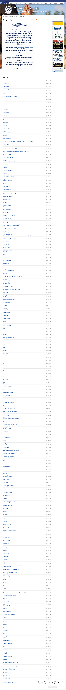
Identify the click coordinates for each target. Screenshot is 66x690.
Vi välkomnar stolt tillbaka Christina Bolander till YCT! (11, 225)
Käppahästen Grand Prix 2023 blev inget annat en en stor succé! (13, 480)
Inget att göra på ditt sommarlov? (8, 248)
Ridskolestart (5, 681)
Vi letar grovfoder (6, 443)
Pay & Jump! (5, 190)
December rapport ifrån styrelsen (8, 570)
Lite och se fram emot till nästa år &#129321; (10, 572)
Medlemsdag (5, 472)
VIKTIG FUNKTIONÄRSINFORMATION (8, 219)
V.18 (3, 463)
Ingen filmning (5, 498)
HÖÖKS (4, 441)
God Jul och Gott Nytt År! (7, 163)
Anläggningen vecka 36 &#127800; (8, 402)
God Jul (4, 363)
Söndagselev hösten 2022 (7, 663)
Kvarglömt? (5, 444)
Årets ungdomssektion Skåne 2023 (8, 337)
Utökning (4, 412)
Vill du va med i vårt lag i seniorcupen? (9, 453)
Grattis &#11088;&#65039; (7, 459)
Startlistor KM (5, 173)
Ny (3, 585)
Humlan (4, 631)
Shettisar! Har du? (6, 229)
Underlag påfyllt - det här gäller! (8, 196)
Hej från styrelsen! (6, 672)
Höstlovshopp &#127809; (7, 385)
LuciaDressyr (5, 608)
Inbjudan (4, 470)
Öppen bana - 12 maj (6, 283)
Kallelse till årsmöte (6, 144)
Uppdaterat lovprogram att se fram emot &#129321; (11, 569)
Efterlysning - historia (6, 678)
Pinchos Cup (5, 308)
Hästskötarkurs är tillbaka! (7, 154)
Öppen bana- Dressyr (6, 640)
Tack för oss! (5, 675)
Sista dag (4, 588)
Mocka (4, 586)
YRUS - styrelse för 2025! (7, 138)
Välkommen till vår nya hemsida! (8, 668)
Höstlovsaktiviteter (6, 116)
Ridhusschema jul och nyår (7, 369)
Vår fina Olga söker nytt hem (7, 295)
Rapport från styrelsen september (8, 649)
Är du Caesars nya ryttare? (7, 184)
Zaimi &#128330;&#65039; (7, 605)
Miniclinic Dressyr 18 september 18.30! (9, 215)
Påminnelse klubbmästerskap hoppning (9, 595)
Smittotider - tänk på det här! (7, 137)
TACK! (4, 422)
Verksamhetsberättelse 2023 (7, 314)
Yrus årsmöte (5, 547)
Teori (4, 594)
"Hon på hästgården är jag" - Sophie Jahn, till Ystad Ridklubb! (12, 289)
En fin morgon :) (5, 659)
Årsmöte (4, 321)
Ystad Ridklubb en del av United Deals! (9, 203)
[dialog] (51, 684)
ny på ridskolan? (5, 559)
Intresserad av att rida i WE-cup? (8, 132)
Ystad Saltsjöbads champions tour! (8, 682)
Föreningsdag (5, 427)
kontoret (4, 440)
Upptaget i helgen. (6, 473)
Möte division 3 (5, 550)
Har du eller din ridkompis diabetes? (8, 383)
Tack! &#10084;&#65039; (7, 660)
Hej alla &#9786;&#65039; (7, 644)
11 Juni (4, 454)
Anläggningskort (5, 560)
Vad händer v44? (5, 110)
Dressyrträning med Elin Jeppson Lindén (9, 515)
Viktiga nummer (5, 361)
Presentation (5, 435)
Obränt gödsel (5, 508)
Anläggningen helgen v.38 (7, 652)
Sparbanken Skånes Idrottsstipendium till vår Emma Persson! (12, 276)
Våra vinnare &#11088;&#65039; (8, 589)
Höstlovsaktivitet (5, 119)
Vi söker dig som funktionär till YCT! (8, 234)
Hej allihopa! (5, 370)
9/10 (3, 641)
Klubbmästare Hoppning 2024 (7, 170)
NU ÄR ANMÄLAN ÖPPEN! (7, 232)
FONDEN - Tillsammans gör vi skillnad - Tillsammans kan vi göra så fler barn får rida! (16, 151)
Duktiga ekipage (5, 433)
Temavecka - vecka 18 (6, 285)
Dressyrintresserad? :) (6, 576)
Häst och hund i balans (6, 495)
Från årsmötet (5, 514)
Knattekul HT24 (5, 241)
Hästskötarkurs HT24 (6, 247)
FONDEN (4, 254)
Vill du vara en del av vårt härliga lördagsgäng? (10, 155)
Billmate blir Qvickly (6, 482)
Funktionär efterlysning (6, 540)
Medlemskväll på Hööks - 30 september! (9, 193)
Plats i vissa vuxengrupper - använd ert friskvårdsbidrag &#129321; (13, 565)
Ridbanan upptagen (6, 673)
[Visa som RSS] (36, 19)
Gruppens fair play (6, 575)
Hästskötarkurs (5, 533)
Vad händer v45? (5, 109)
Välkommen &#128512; (6, 647)
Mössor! (4, 131)
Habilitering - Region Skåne (7, 524)
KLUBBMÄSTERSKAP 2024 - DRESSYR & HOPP (10, 192)
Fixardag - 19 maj (5, 279)
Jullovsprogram (5, 186)
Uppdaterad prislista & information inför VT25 (10, 187)
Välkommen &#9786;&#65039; (7, 656)
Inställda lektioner (6, 338)
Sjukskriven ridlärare (6, 182)
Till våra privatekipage (6, 335)
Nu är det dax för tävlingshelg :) (8, 476)
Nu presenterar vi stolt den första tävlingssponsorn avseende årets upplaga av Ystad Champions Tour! (19, 235)
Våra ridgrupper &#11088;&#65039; (8, 456)
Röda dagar (5, 612)
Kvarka (4, 389)
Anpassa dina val (41, 686)
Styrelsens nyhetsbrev (6, 546)
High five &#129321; (6, 541)
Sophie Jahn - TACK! (6, 269)
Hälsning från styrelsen (6, 206)
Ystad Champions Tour (6, 253)
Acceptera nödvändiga (52, 686)
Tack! (4, 258)
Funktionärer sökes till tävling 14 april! (9, 299)
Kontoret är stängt (6, 89)
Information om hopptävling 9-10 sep (9, 408)
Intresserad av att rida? (6, 457)
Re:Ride (4, 344)
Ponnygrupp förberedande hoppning (9, 614)
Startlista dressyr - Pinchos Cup (8, 280)
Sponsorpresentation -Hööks (7, 395)
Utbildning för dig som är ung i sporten (9, 669)
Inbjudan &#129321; (6, 623)
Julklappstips (5, 578)
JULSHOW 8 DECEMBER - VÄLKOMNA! (8, 208)
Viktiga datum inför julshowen (7, 179)
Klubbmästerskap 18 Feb (7, 325)
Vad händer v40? (5, 115)
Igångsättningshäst (6, 417)
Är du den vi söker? (6, 164)
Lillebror (4, 183)
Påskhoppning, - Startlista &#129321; (8, 485)
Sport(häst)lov (5, 521)
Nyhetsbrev (5, 624)
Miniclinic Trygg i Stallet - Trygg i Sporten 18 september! (11, 213)
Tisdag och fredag (6, 512)
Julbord (4, 591)
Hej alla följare (5, 390)
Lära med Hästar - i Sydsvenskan (8, 286)
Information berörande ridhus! (8, 150)
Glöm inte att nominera (6, 599)
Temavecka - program (6, 282)
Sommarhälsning (5, 431)
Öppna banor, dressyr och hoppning (8, 602)
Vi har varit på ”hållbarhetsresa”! (8, 643)
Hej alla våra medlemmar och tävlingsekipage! (10, 411)
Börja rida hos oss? (6, 264)
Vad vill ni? (4, 637)
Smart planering (5, 396)
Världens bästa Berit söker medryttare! (9, 238)
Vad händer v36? (5, 126)
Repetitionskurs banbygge (7, 502)
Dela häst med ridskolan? (7, 298)
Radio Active (5, 634)
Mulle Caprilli (5, 135)
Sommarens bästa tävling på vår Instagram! (10, 424)
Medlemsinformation (6, 277)
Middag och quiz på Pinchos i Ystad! (8, 200)
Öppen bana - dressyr (6, 296)
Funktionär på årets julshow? (7, 180)
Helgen (4, 633)
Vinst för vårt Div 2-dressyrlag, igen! (8, 274)
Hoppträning (5, 511)
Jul (3, 376)
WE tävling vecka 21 (6, 273)
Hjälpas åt (4, 583)
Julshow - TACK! (5, 167)
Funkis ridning (5, 531)
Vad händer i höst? (6, 128)
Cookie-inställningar (6, 687)
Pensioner (4, 438)
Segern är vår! (5, 257)
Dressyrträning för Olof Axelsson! (8, 176)
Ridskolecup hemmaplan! (7, 205)
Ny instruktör (5, 620)
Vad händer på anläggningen (7, 509)
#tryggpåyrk (5, 617)
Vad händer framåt (6, 601)
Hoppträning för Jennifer (7, 611)
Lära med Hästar (5, 195)
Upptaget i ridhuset (6, 543)
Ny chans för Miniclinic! (6, 199)
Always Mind (5, 261)
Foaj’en (4, 518)
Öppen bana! (5, 160)
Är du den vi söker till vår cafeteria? (8, 398)
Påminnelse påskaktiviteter (7, 492)
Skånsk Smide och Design (7, 174)
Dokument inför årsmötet (7, 87)
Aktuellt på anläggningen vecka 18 (8, 270)
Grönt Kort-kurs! (5, 158)
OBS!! (4, 657)
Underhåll (4, 347)
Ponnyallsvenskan (6, 399)
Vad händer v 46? (6, 108)
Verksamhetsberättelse (7, 491)
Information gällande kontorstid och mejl (9, 145)
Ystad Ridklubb (6, 3)
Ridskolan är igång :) (6, 556)
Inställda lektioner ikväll (6, 488)
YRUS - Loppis (5, 636)
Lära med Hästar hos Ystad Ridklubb (8, 393)
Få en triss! (4, 676)
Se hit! (4, 354)
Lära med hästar (5, 504)
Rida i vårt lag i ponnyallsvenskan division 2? (10, 666)
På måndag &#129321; (6, 415)
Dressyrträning (7, 20)
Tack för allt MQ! (5, 177)
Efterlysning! (5, 231)
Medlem (4, 579)
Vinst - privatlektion (6, 319)
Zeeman (4, 341)
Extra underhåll (5, 292)
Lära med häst (5, 266)
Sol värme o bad (5, 430)
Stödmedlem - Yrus (6, 553)
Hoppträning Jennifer (6, 562)
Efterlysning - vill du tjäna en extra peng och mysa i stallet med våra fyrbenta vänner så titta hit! (18, 141)
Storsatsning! (5, 245)
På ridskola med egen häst (7, 437)
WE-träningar (5, 350)
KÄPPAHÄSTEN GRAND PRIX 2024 (8, 311)
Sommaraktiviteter (6, 83)
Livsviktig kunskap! (6, 520)
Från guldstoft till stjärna (7, 483)
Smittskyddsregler (6, 81)
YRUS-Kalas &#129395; (6, 554)
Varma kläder (5, 621)
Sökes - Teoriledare (6, 615)
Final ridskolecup (5, 598)
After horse (5, 462)
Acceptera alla (60, 686)
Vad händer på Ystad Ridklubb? (8, 157)
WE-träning (4, 334)
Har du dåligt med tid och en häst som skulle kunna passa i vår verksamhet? (15, 451)
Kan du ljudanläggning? (6, 142)
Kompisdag (5, 305)
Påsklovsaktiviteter (6, 309)
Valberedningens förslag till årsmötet (9, 517)
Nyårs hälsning (5, 353)
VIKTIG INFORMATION (6, 312)
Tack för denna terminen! (7, 260)
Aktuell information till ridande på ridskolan (10, 96)
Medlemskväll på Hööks (7, 306)
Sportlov (4, 92)
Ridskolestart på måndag (7, 566)
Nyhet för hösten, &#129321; (7, 428)
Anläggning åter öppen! (6, 302)
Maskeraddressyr (6, 479)
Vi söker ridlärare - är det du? (7, 251)
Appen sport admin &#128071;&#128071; (9, 530)
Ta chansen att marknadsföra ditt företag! (9, 228)
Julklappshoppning (6, 364)
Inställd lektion (5, 528)
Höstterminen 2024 (6, 263)
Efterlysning (5, 267)
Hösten (4, 446)
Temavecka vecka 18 (6, 466)
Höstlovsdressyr (5, 379)
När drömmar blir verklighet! (7, 250)
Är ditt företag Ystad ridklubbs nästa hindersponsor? (11, 662)
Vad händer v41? (5, 113)
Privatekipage (5, 414)
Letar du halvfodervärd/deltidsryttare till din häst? (11, 450)
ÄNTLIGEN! (4, 525)
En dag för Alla (5, 216)
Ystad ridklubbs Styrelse (7, 496)
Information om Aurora (6, 467)
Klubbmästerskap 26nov (7, 380)
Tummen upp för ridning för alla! (8, 392)
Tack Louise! (5, 202)
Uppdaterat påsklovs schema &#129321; (9, 501)
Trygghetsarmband (6, 573)
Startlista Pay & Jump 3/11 (7, 189)
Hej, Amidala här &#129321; (7, 425)
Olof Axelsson (5, 582)
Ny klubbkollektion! (6, 139)
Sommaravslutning (6, 447)
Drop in (4, 328)
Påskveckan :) (5, 489)
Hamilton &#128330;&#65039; (7, 618)
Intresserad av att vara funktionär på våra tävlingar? (11, 418)
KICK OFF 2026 (5, 97)
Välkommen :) (5, 653)
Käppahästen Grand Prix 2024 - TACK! (9, 290)
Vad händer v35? (5, 129)
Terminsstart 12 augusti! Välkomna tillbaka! (9, 221)
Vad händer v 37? (6, 125)
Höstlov (4, 405)
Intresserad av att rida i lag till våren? (9, 161)
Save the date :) (5, 544)
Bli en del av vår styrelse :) (7, 610)
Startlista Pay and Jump (6, 86)
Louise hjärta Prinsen (6, 527)
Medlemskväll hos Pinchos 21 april (8, 293)
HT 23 (4, 460)
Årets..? (4, 166)
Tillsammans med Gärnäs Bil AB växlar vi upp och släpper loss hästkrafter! (14, 224)
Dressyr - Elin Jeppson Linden (7, 505)
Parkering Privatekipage (7, 538)
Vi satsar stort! (5, 222)
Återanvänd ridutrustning (7, 386)
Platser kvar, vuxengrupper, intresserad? (9, 409)
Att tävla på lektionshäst (7, 134)
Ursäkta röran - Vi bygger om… (8, 557)
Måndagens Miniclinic (6, 212)
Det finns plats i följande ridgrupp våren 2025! (10, 147)
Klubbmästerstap (6, 630)
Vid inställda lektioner (6, 351)
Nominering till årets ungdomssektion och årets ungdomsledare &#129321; (14, 592)
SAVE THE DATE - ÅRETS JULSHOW (8, 211)
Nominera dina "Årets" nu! (7, 209)
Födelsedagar (5, 563)
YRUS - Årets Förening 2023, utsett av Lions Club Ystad (11, 287)
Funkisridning (5, 421)
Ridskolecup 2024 (6, 315)
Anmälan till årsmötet (6, 537)
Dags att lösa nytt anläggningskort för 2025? (10, 148)
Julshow (4, 382)
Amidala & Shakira (6, 237)
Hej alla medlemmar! (6, 340)
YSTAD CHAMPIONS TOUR (7, 218)
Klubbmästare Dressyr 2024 (7, 171)
